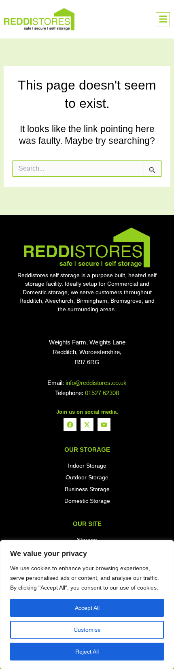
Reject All (87, 651)
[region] (87, 604)
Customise (87, 629)
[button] (163, 19)
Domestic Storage (87, 501)
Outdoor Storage (87, 477)
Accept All (87, 608)
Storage (87, 539)
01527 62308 (102, 392)
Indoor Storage (87, 465)
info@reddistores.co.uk (96, 382)
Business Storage (87, 489)
